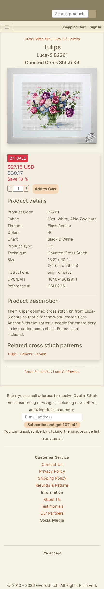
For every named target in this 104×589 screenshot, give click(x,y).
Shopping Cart (73, 27)
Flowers (26, 354)
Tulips (12, 354)
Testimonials (52, 506)
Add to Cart (45, 188)
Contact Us (52, 464)
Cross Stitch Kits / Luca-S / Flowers (52, 39)
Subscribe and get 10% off (52, 424)
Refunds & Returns (52, 485)
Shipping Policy (52, 478)
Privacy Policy (52, 471)
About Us (52, 499)
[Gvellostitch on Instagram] (68, 538)
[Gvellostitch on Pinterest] (52, 538)
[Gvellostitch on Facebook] (35, 538)
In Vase (41, 354)
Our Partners (52, 513)
